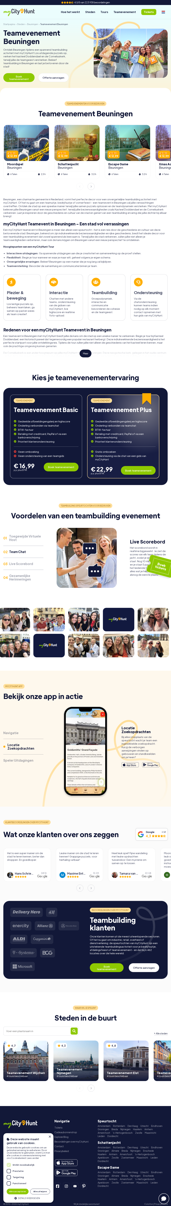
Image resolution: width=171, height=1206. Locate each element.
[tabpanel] (46, 436)
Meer (85, 353)
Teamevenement (125, 11)
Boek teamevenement (19, 77)
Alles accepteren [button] (17, 1191)
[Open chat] (163, 1198)
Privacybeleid (61, 1151)
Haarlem (137, 1129)
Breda (115, 1129)
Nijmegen (125, 1129)
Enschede (148, 1150)
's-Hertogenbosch (123, 1132)
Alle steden (162, 1033)
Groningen (103, 1129)
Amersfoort (104, 1132)
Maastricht (150, 1132)
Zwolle (138, 1132)
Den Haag (133, 1126)
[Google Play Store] (150, 764)
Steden (90, 11)
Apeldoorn (103, 1157)
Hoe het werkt (70, 11)
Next (91, 186)
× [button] (49, 1137)
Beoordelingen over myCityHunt (71, 1141)
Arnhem (148, 1129)
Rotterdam (119, 1126)
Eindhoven (156, 1126)
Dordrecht (112, 1136)
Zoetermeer (127, 1157)
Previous (79, 186)
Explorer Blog (61, 1137)
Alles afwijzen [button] (40, 1191)
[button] (28, 1198)
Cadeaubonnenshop (65, 1132)
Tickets (58, 1127)
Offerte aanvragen (53, 77)
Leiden (101, 1136)
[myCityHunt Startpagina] (22, 12)
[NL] (163, 12)
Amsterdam (104, 1126)
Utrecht (144, 1126)
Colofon (148, 1204)
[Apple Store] (130, 764)
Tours (104, 11)
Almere (115, 1150)
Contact (59, 1146)
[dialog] (28, 1168)
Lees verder (33, 1158)
